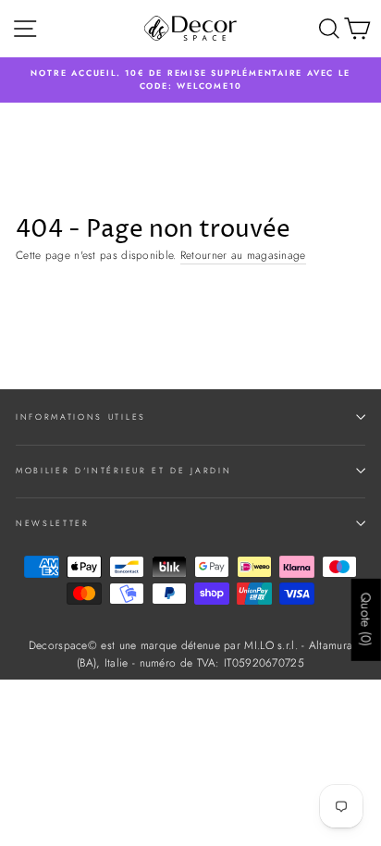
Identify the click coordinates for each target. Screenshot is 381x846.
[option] (190, 80)
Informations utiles (81, 417)
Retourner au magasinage (243, 255)
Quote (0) (366, 620)
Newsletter (53, 523)
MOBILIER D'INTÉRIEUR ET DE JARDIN (123, 470)
